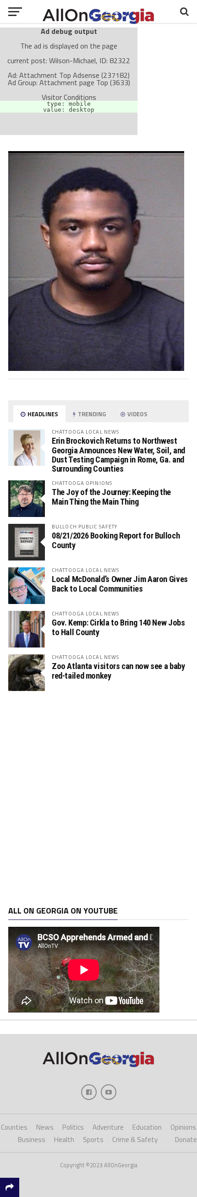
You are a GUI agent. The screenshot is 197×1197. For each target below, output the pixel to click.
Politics (73, 1127)
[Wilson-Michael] (96, 368)
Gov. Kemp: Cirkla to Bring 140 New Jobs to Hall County (118, 627)
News (45, 1127)
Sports (93, 1139)
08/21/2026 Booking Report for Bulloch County (116, 540)
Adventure (108, 1127)
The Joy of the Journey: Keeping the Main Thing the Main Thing (111, 496)
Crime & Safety (135, 1139)
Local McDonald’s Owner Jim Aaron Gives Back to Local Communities (120, 583)
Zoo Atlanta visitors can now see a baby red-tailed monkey (118, 670)
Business (31, 1139)
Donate (186, 1139)
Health (64, 1139)
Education (147, 1127)
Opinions (183, 1127)
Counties (14, 1127)
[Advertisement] (98, 798)
